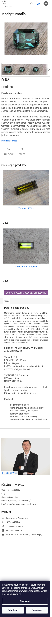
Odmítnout (13, 610)
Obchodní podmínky (10, 497)
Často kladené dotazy (10, 490)
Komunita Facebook (14, 526)
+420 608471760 (13, 522)
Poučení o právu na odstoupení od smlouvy (19, 504)
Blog (3, 493)
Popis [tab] (6, 301)
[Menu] (46, 3)
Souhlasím (37, 610)
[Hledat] (31, 3)
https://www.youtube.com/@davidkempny (24, 534)
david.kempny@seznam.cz (17, 518)
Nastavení (25, 601)
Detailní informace (9, 141)
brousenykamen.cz (14, 530)
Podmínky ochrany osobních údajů (16, 500)
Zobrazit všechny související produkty (26, 293)
